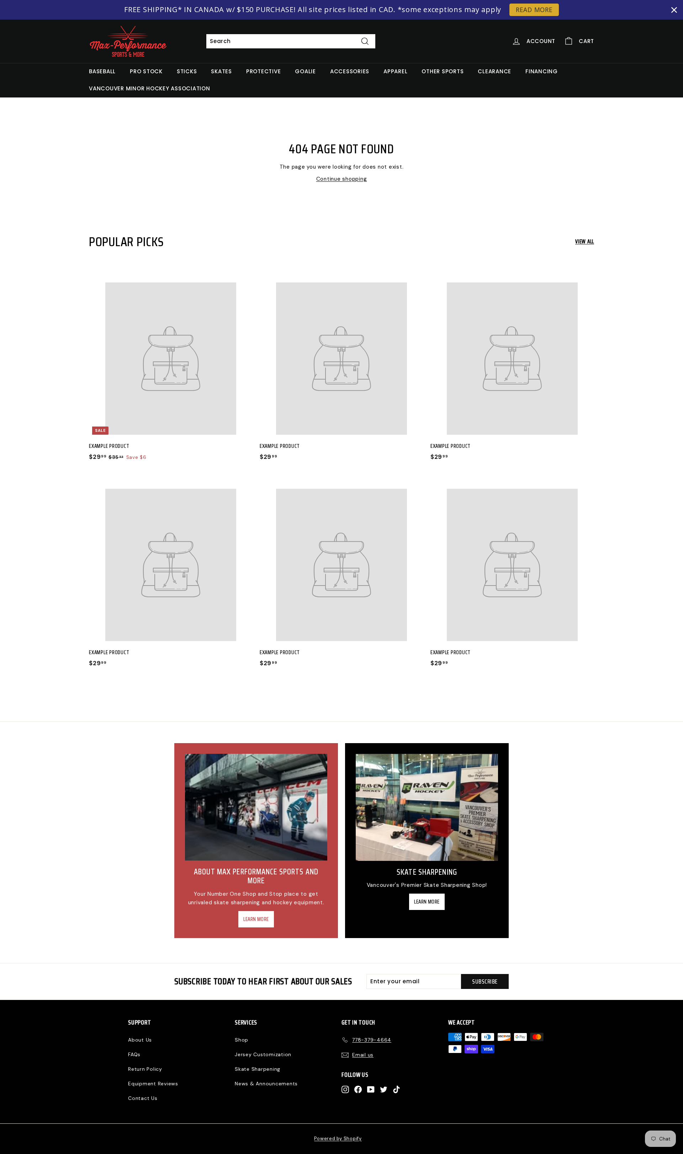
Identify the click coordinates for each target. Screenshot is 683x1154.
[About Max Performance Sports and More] (256, 807)
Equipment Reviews (153, 1083)
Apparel (395, 71)
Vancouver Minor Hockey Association (149, 88)
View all (584, 241)
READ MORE (534, 9)
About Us (140, 1040)
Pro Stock (146, 71)
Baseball (102, 71)
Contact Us (143, 1098)
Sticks (187, 71)
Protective (263, 71)
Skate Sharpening (257, 1069)
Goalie (305, 71)
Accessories (349, 71)
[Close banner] (674, 10)
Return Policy (145, 1069)
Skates (221, 71)
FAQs (134, 1054)
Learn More (256, 919)
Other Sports (443, 71)
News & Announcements (266, 1083)
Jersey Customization (263, 1054)
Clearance (494, 71)
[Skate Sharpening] (427, 807)
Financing (541, 71)
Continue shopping (341, 178)
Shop (241, 1040)
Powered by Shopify (338, 1139)
